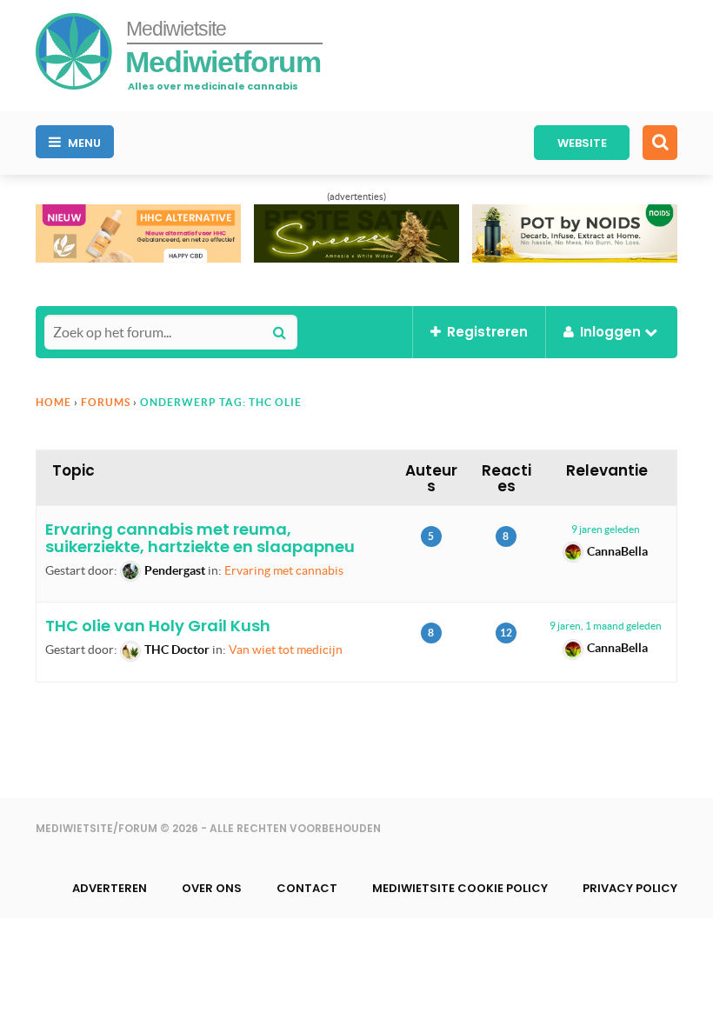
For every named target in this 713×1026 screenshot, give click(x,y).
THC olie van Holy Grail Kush (157, 625)
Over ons (212, 888)
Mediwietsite (176, 28)
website (582, 143)
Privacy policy (630, 888)
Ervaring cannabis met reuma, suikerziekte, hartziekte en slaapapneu (200, 537)
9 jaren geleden (605, 529)
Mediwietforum (223, 61)
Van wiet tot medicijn (286, 649)
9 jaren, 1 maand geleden (606, 625)
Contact (307, 888)
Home (53, 402)
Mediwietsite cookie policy (460, 888)
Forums (105, 402)
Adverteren (109, 888)
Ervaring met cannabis (283, 570)
